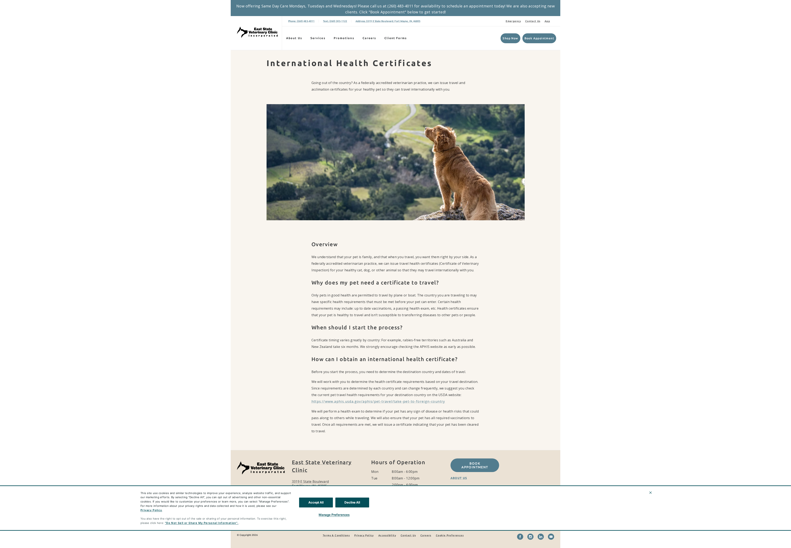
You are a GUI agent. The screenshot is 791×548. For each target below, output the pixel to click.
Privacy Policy (151, 510)
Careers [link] (369, 38)
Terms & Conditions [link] (336, 535)
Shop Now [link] (510, 38)
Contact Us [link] (533, 21)
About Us (294, 38)
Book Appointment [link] (539, 38)
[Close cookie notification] (650, 492)
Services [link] (317, 38)
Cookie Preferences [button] (450, 535)
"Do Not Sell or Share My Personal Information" (201, 523)
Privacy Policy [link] (364, 535)
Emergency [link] (513, 21)
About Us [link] (458, 478)
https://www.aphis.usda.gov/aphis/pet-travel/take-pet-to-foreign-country (378, 401)
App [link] (547, 21)
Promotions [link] (344, 38)
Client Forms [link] (395, 38)
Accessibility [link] (387, 535)
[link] (257, 32)
